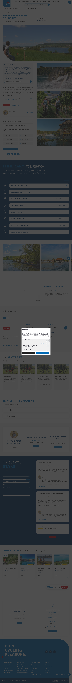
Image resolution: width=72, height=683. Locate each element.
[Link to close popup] (49, 329)
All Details (42, 343)
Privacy (26, 331)
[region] (36, 345)
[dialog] (36, 341)
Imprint (23, 331)
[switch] (47, 341)
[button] (46, 341)
